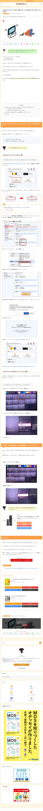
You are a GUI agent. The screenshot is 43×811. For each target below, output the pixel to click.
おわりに (7, 114)
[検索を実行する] (40, 643)
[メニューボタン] (1, 4)
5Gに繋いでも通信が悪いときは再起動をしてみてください (18, 112)
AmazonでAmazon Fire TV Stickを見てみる (21, 560)
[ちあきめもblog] (21, 4)
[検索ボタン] (41, 4)
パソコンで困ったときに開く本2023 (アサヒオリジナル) (22, 579)
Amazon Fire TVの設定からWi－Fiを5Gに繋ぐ (16, 110)
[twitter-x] (19, 668)
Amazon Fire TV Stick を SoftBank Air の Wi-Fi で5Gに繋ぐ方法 (19, 107)
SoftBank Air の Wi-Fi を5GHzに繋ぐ (15, 108)
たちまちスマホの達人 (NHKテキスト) (18, 596)
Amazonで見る (24, 522)
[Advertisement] (21, 91)
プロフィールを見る (21, 664)
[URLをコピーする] (38, 44)
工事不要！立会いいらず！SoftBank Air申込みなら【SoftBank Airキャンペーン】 (19, 366)
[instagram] (20, 668)
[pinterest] (22, 668)
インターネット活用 (6, 13)
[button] (4, 44)
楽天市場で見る (24, 525)
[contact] (24, 668)
